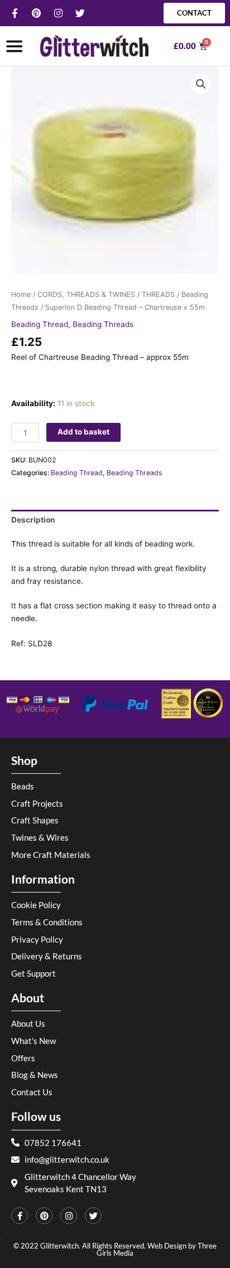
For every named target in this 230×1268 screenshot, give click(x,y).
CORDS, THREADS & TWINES (86, 294)
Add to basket (83, 431)
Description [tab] (33, 519)
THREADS (158, 294)
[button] (201, 84)
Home (21, 294)
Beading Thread (39, 324)
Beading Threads (103, 324)
